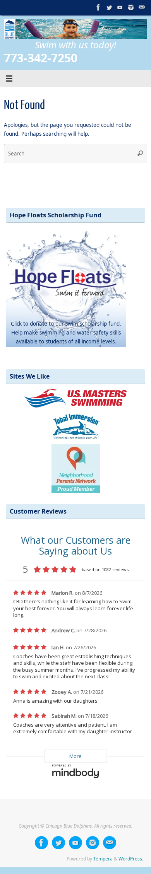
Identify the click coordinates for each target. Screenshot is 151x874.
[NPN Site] (75, 466)
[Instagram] (130, 7)
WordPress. (130, 858)
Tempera (103, 858)
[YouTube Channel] (120, 7)
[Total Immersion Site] (75, 425)
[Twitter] (109, 7)
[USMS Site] (75, 397)
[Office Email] (141, 7)
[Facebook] (98, 7)
